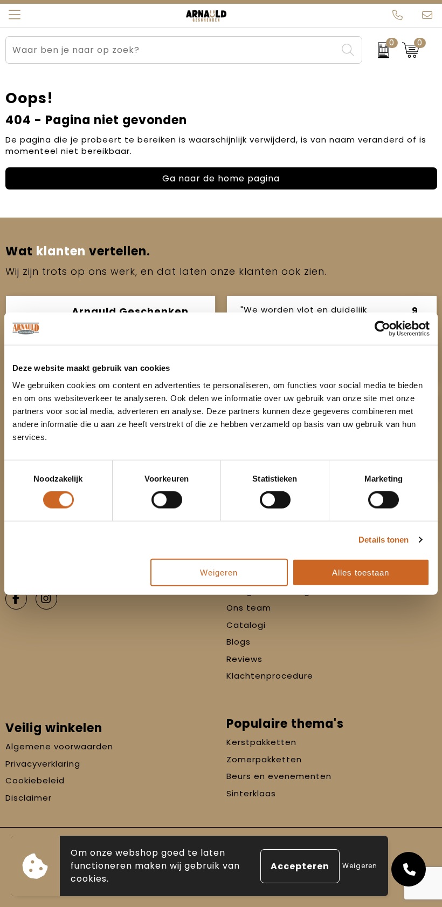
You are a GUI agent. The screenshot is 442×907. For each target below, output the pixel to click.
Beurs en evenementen (279, 776)
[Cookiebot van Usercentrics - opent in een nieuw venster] (382, 329)
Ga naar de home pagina (221, 178)
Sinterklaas (251, 793)
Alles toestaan (360, 572)
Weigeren (219, 572)
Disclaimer (28, 797)
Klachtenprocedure (269, 675)
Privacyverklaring (42, 763)
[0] (379, 50)
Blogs (238, 641)
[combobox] (171, 50)
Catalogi (246, 625)
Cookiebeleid (35, 780)
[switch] (166, 500)
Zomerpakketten (264, 759)
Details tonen (383, 539)
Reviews (244, 659)
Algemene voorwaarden (59, 746)
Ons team (248, 607)
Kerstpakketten (261, 742)
